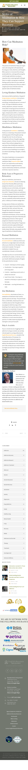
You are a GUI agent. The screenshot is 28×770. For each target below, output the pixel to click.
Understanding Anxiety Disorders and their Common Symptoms (16, 577)
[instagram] (20, 671)
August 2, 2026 (14, 581)
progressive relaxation (8, 182)
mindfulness (14, 131)
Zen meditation (6, 294)
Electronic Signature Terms (17, 757)
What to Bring (14, 719)
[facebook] (7, 671)
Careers (14, 726)
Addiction (17, 28)
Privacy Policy (14, 755)
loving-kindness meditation (9, 98)
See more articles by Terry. (11, 408)
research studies (15, 161)
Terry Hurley (7, 28)
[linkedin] (12, 671)
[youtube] (16, 671)
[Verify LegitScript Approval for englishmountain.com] (9, 739)
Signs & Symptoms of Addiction (14, 711)
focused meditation (7, 241)
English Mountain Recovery (9, 335)
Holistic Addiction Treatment (12, 29)
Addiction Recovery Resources (14, 714)
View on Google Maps (13, 683)
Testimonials (14, 716)
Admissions (14, 721)
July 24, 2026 (13, 590)
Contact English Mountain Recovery (14, 728)
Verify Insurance (14, 723)
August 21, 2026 (14, 570)
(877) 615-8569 (14, 1)
